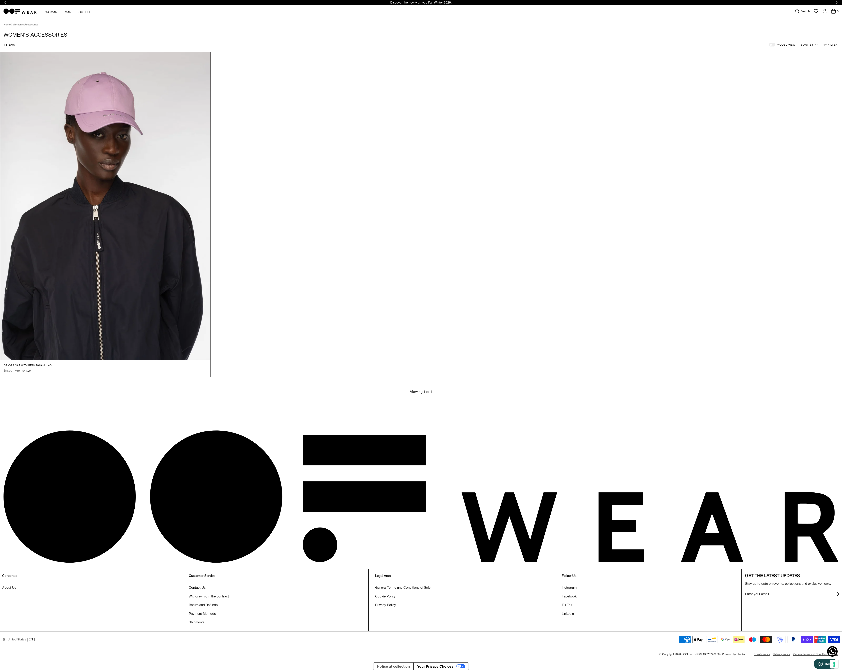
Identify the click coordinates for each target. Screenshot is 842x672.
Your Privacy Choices (435, 666)
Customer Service (202, 576)
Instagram (569, 587)
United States (16, 639)
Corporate (9, 576)
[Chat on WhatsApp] (832, 651)
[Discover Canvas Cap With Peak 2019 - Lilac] (105, 206)
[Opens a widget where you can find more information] (825, 664)
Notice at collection (393, 666)
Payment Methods (202, 613)
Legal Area (383, 576)
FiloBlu (741, 654)
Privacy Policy (385, 605)
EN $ (32, 639)
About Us (9, 587)
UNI (6, 370)
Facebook (569, 596)
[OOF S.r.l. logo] (20, 11)
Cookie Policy (385, 596)
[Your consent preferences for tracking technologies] (834, 664)
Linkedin (568, 613)
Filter (833, 44)
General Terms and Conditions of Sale (402, 587)
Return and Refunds (203, 605)
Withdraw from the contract (209, 596)
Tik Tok (567, 605)
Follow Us (569, 576)
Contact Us (197, 587)
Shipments (197, 622)
